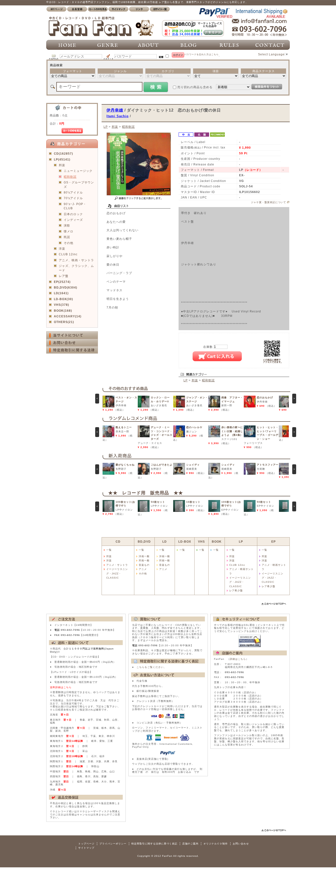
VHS (201, 541)
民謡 (67, 237)
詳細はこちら (238, 659)
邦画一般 (144, 560)
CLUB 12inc (68, 254)
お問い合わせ (241, 843)
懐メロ (68, 231)
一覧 (109, 550)
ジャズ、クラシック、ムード (76, 268)
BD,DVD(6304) (65, 287)
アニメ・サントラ (117, 565)
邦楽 (62, 165)
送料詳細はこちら (61, 687)
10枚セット (193, 502)
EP (273, 541)
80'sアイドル (73, 192)
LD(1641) (61, 293)
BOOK (217, 541)
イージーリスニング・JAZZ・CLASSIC (117, 573)
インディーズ (73, 219)
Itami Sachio (118, 116)
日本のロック (73, 214)
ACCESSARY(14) (67, 316)
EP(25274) (62, 281)
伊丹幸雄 (115, 110)
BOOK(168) (63, 310)
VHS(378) (61, 304)
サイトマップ (86, 847)
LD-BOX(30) (63, 299)
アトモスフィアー (267, 464)
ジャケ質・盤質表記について (268, 202)
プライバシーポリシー (112, 843)
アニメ (143, 569)
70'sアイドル (73, 198)
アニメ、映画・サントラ (76, 260)
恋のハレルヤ (194, 427)
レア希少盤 (236, 590)
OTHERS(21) (64, 322)
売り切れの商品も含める (195, 87)
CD (118, 541)
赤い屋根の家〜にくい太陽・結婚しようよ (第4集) (232, 431)
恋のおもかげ (265, 397)
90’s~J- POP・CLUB (75, 206)
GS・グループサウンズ (79, 184)
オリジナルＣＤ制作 (215, 843)
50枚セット (158, 502)
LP (106, 126)
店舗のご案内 (190, 843)
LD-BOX (184, 541)
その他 (68, 242)
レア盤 (63, 275)
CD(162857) (63, 153)
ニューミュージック (78, 170)
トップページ (86, 843)
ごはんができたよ (161, 464)
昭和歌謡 (70, 176)
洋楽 (62, 248)
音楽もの (144, 565)
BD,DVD (144, 541)
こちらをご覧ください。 (151, 667)
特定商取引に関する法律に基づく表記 (154, 843)
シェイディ (193, 464)
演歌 (67, 225)
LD (164, 541)
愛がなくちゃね (125, 464)
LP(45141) (62, 159)
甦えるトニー (124, 427)
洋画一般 (144, 556)
